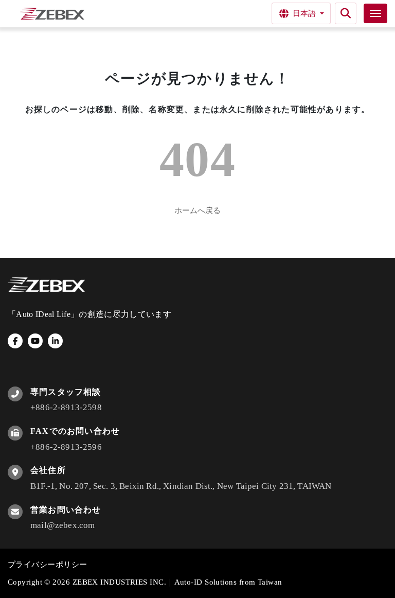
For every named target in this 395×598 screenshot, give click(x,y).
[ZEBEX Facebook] (15, 340)
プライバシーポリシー (47, 564)
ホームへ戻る (197, 210)
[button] (345, 13)
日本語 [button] (304, 13)
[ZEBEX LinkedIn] (55, 340)
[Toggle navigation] (375, 13)
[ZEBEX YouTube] (35, 340)
